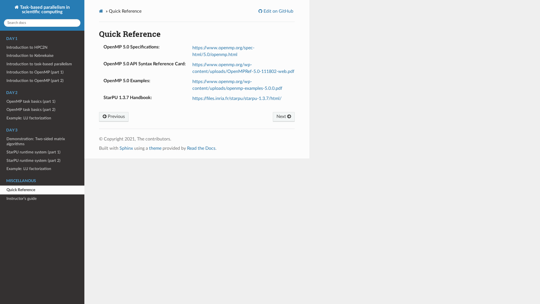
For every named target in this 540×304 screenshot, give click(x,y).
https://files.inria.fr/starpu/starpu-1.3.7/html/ (237, 98)
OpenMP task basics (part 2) (30, 110)
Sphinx (126, 148)
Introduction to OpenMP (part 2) (35, 81)
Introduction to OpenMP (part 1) (35, 72)
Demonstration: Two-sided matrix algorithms (35, 141)
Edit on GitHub (277, 11)
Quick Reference (20, 190)
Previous (116, 116)
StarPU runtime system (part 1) (33, 152)
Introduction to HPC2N (27, 47)
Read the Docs (201, 148)
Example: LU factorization (28, 118)
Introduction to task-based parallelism (39, 64)
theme (155, 148)
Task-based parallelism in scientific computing (44, 9)
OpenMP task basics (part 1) (30, 101)
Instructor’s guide (21, 198)
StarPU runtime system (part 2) (33, 160)
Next (281, 116)
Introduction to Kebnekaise (29, 55)
